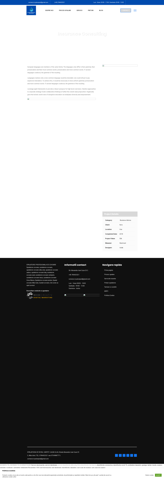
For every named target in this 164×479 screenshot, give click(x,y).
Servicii (79, 10)
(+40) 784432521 (59, 2)
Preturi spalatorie (110, 283)
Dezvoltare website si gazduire (37, 291)
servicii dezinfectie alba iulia (67, 465)
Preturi (90, 10)
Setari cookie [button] (149, 475)
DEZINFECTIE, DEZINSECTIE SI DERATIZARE (15, 465)
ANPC (106, 291)
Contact (126, 10)
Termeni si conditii (110, 287)
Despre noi (49, 10)
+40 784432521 (74, 275)
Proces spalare (65, 10)
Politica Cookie (109, 295)
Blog (101, 10)
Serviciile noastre (110, 279)
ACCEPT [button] (158, 475)
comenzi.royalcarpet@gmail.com (38, 2)
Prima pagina (108, 270)
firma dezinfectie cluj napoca (86, 465)
